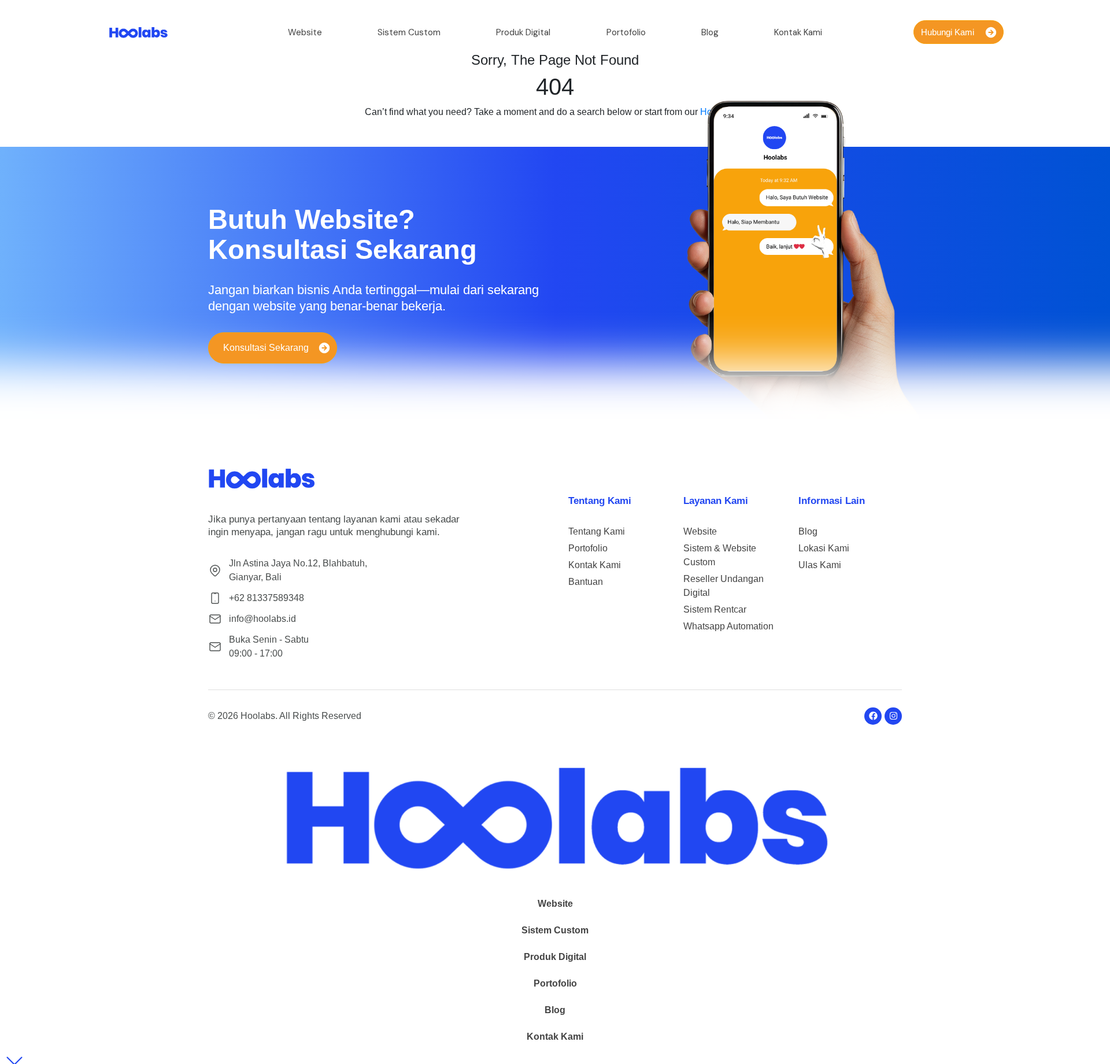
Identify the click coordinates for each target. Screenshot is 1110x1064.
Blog (710, 32)
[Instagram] (893, 716)
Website (305, 32)
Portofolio (626, 32)
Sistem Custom (409, 32)
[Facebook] (873, 716)
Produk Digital (523, 32)
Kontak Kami (798, 32)
